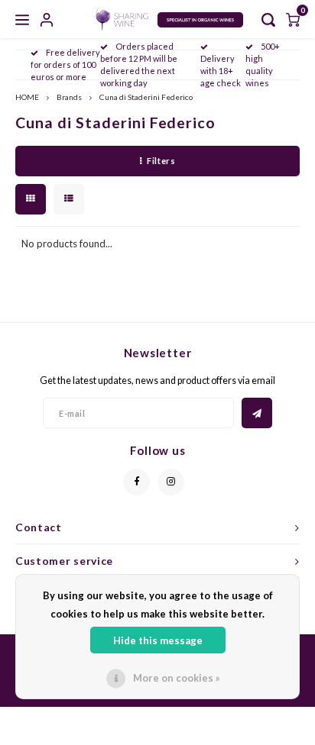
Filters (161, 161)
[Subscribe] (257, 413)
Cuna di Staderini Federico (146, 97)
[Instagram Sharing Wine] (171, 482)
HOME (27, 97)
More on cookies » (176, 678)
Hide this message (158, 640)
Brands (69, 97)
